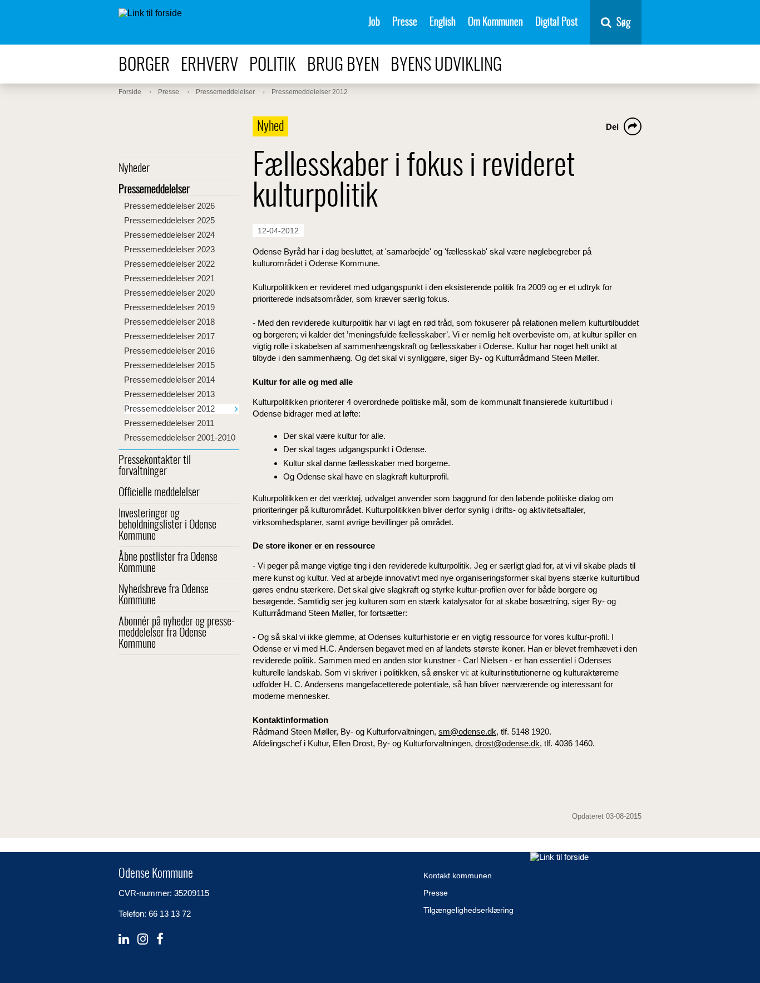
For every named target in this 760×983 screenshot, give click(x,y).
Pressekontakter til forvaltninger (155, 466)
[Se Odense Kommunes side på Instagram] (142, 939)
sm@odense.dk (467, 731)
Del (612, 126)
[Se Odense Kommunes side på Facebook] (160, 939)
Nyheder (134, 168)
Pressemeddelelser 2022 (169, 263)
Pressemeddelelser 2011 (169, 423)
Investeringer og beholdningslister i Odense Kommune (167, 525)
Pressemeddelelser (154, 189)
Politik (272, 65)
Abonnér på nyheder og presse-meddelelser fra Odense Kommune (177, 633)
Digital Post (556, 22)
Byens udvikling (446, 65)
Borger (144, 65)
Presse (404, 22)
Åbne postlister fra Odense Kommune (168, 563)
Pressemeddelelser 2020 (169, 292)
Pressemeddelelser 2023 (169, 249)
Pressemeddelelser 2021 (169, 278)
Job (374, 22)
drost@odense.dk (507, 743)
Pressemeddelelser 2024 (169, 234)
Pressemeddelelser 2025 (169, 220)
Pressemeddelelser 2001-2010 (179, 437)
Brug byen (343, 65)
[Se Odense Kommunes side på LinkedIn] (124, 939)
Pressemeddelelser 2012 (169, 408)
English (443, 22)
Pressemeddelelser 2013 (169, 394)
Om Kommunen (495, 22)
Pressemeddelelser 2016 (169, 350)
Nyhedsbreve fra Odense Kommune (164, 595)
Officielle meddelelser (159, 492)
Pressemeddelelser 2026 (169, 206)
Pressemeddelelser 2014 (169, 379)
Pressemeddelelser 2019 (169, 307)
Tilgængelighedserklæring (468, 910)
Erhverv (209, 65)
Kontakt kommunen (457, 875)
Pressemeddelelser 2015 (169, 365)
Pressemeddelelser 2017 (169, 336)
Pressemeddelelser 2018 (169, 321)
